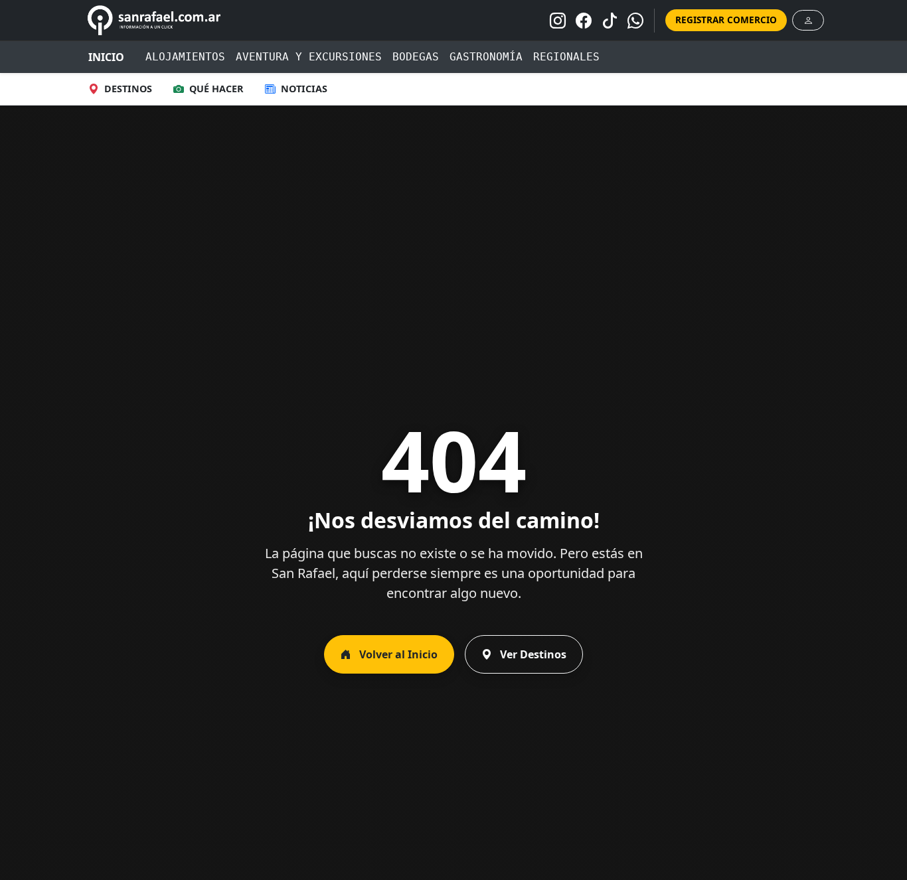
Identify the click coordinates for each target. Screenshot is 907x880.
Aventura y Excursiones (309, 56)
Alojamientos (185, 56)
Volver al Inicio (397, 654)
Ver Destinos (531, 654)
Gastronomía (486, 56)
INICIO (106, 57)
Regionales (566, 56)
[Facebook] (584, 21)
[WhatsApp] (635, 21)
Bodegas (415, 56)
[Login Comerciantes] (808, 20)
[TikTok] (610, 21)
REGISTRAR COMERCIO (726, 19)
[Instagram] (558, 21)
